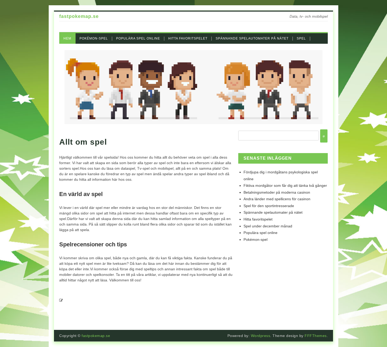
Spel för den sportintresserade (269, 206)
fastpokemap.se (79, 16)
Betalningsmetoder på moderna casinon (277, 192)
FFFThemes (316, 336)
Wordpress (260, 336)
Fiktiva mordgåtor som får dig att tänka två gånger (285, 185)
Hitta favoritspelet (187, 38)
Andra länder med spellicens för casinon (277, 199)
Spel (301, 38)
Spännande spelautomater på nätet (252, 38)
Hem (67, 38)
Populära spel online (138, 38)
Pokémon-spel (94, 38)
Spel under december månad (268, 226)
